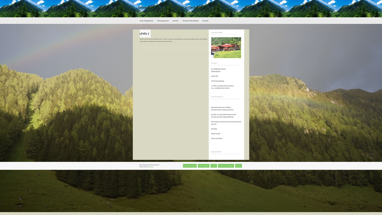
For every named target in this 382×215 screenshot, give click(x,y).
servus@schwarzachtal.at (225, 86)
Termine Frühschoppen (190, 21)
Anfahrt (175, 21)
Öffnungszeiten (163, 21)
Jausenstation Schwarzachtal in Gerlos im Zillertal (177, 7)
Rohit (151, 167)
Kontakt (205, 21)
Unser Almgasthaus (146, 21)
